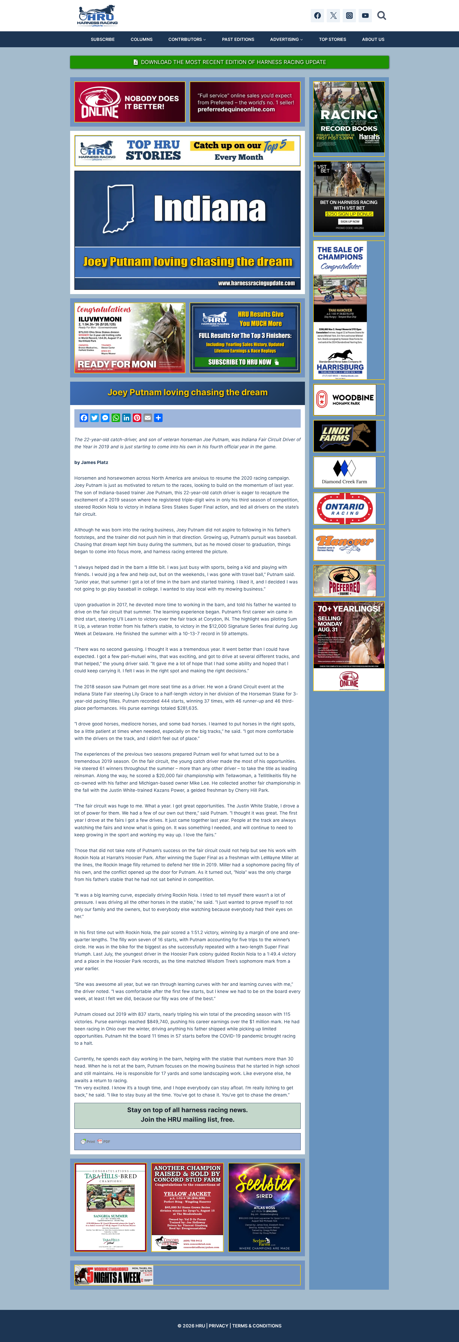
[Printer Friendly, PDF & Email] (187, 1142)
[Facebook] (317, 15)
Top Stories (332, 39)
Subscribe (103, 39)
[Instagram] (349, 15)
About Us (373, 39)
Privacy (218, 1325)
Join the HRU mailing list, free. (188, 1119)
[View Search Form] (382, 15)
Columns (141, 39)
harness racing (204, 1110)
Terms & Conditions (257, 1325)
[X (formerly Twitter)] (333, 15)
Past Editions (238, 39)
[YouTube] (365, 15)
